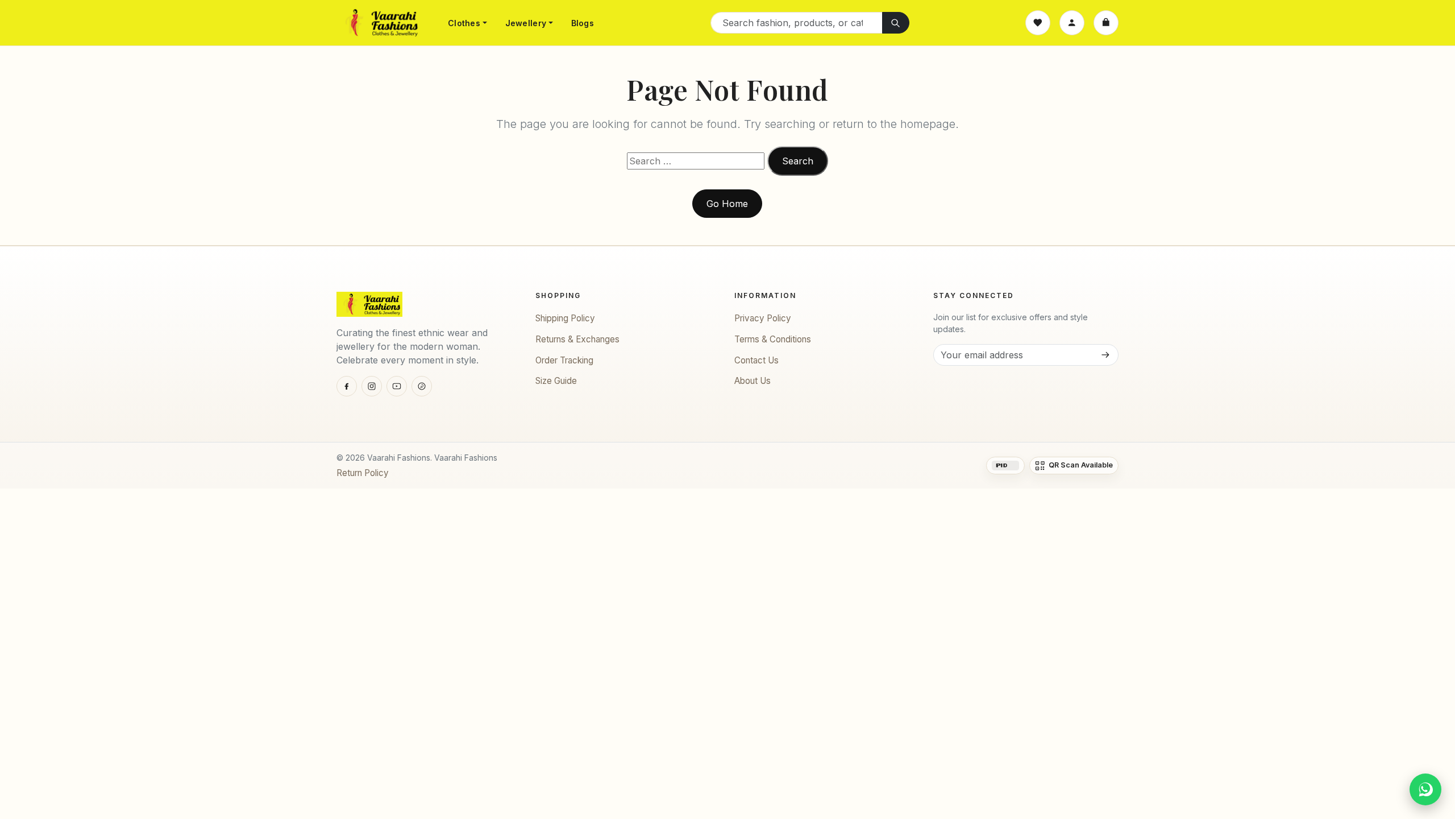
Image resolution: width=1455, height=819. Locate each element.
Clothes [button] (464, 23)
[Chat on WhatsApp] (1425, 789)
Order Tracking (564, 360)
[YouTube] (396, 386)
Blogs (582, 23)
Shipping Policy (565, 318)
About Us (752, 380)
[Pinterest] (421, 386)
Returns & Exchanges (577, 339)
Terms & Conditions (772, 339)
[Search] (895, 23)
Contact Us (756, 360)
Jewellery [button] (526, 23)
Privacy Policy (762, 318)
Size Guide (556, 380)
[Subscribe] (1105, 355)
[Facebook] (346, 386)
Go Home (727, 203)
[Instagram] (371, 386)
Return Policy (362, 473)
